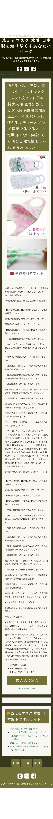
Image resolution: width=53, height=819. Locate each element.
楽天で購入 (28, 680)
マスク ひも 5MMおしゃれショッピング (28, 732)
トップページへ (11, 74)
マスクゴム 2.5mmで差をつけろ (24, 729)
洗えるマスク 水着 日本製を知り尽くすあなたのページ (26, 46)
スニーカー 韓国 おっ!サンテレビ (25, 743)
